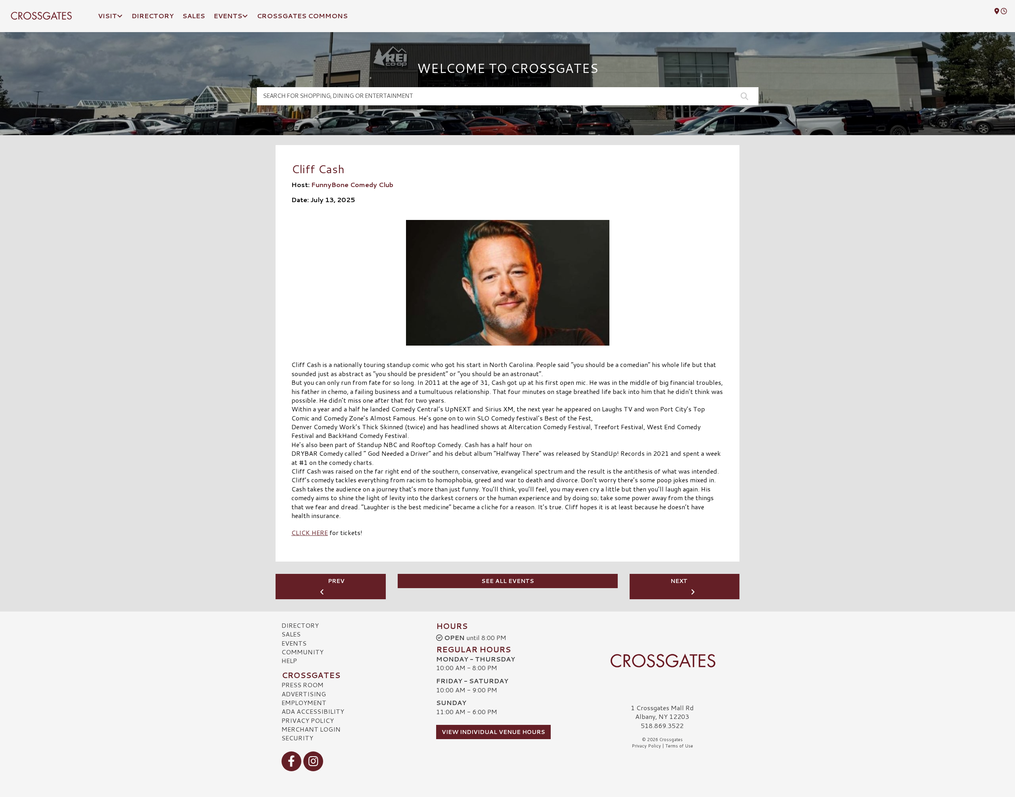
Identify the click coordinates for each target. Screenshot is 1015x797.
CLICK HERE (309, 532)
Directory (300, 625)
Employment (304, 702)
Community (303, 651)
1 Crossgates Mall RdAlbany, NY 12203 (662, 712)
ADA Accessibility (313, 711)
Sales (291, 633)
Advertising (304, 693)
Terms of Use (679, 746)
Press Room (303, 684)
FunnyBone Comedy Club (352, 184)
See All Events (507, 581)
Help (289, 660)
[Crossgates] (662, 660)
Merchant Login (311, 729)
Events (294, 643)
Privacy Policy (308, 720)
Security (297, 737)
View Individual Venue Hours (493, 732)
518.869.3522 (662, 725)
